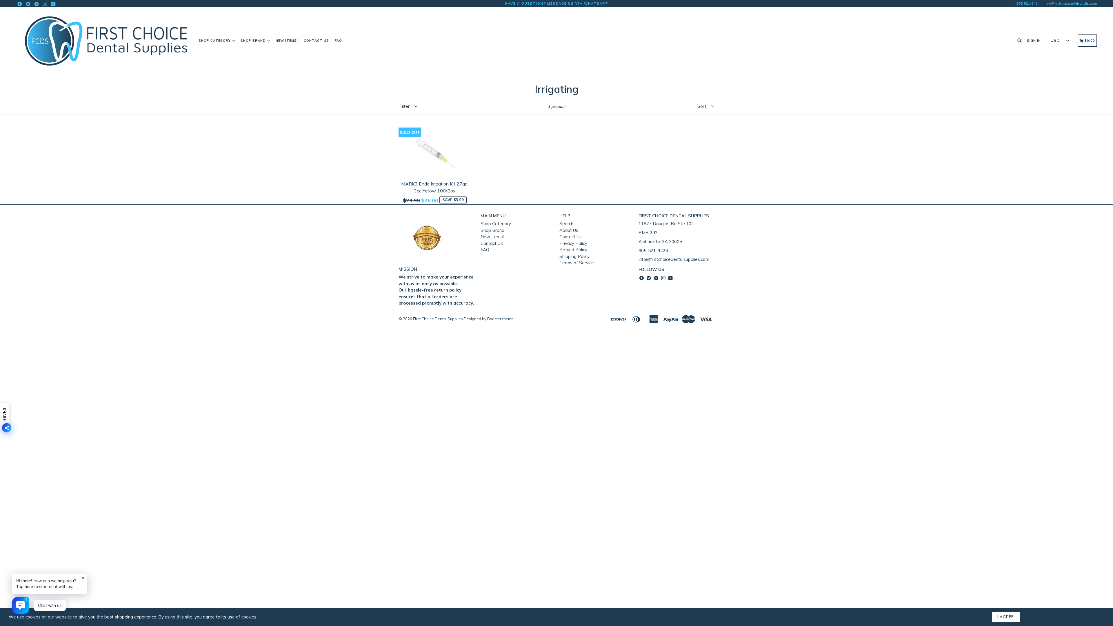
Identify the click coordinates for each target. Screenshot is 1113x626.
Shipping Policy (574, 256)
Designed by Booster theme (489, 318)
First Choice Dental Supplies (438, 318)
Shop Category (215, 41)
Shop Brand (254, 41)
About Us (568, 230)
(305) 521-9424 (1027, 3)
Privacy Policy (573, 243)
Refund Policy (573, 249)
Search (566, 223)
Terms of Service (576, 262)
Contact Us (316, 41)
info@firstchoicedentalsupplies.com (1071, 3)
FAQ (338, 41)
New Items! (287, 41)
